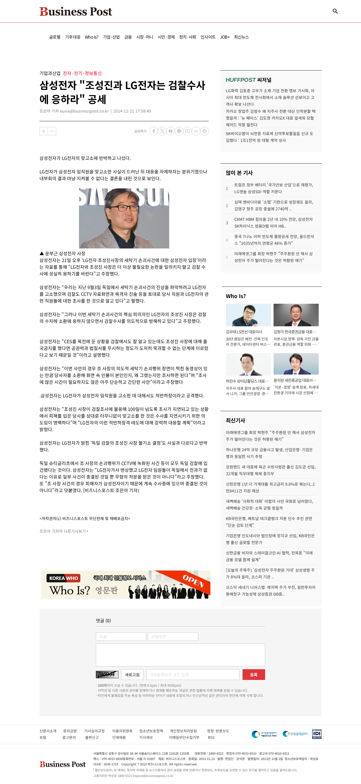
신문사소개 (51, 731)
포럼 (47, 737)
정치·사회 (187, 37)
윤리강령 (73, 731)
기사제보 (151, 737)
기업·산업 (111, 37)
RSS (211, 737)
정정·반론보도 (218, 731)
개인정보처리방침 (188, 731)
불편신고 (95, 737)
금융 (128, 37)
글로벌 (55, 37)
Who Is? (91, 37)
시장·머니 (144, 37)
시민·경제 (166, 37)
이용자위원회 (125, 731)
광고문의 (70, 737)
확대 (43, 131)
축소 (52, 131)
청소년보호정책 (154, 731)
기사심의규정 (98, 731)
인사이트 (208, 37)
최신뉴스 (241, 37)
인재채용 (122, 737)
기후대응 (73, 37)
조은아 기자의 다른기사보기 (62, 531)
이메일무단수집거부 (185, 737)
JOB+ (225, 37)
